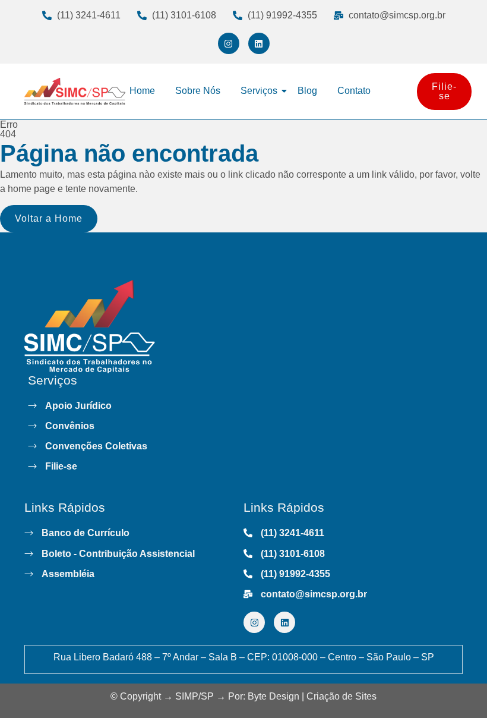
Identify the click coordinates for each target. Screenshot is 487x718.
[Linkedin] (259, 43)
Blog (307, 91)
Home (142, 91)
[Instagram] (228, 43)
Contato (354, 91)
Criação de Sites (341, 696)
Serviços (259, 91)
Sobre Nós (197, 91)
